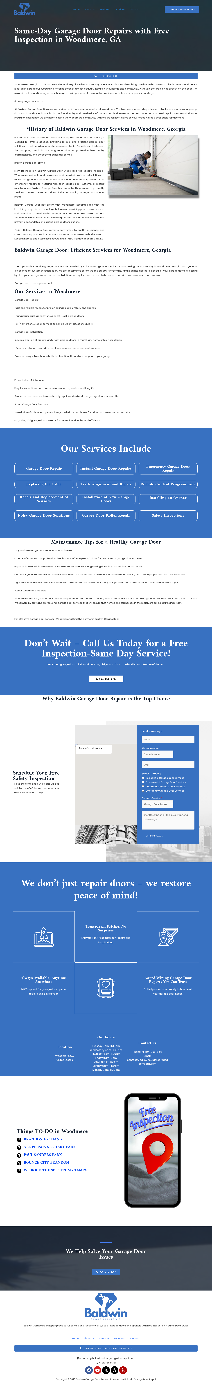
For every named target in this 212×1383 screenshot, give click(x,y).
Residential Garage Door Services (165, 777)
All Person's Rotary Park (50, 1147)
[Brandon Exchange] (19, 1140)
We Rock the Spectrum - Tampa (55, 1170)
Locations (119, 9)
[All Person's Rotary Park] (19, 1147)
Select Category (152, 773)
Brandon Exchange (44, 1139)
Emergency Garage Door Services (165, 790)
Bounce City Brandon (46, 1162)
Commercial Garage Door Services (166, 782)
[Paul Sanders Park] (19, 1155)
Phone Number (151, 748)
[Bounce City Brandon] (19, 1163)
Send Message (154, 835)
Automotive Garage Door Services (165, 786)
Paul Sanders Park (43, 1155)
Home (76, 9)
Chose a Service (152, 798)
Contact (135, 9)
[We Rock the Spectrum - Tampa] (19, 1171)
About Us (89, 9)
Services (104, 9)
